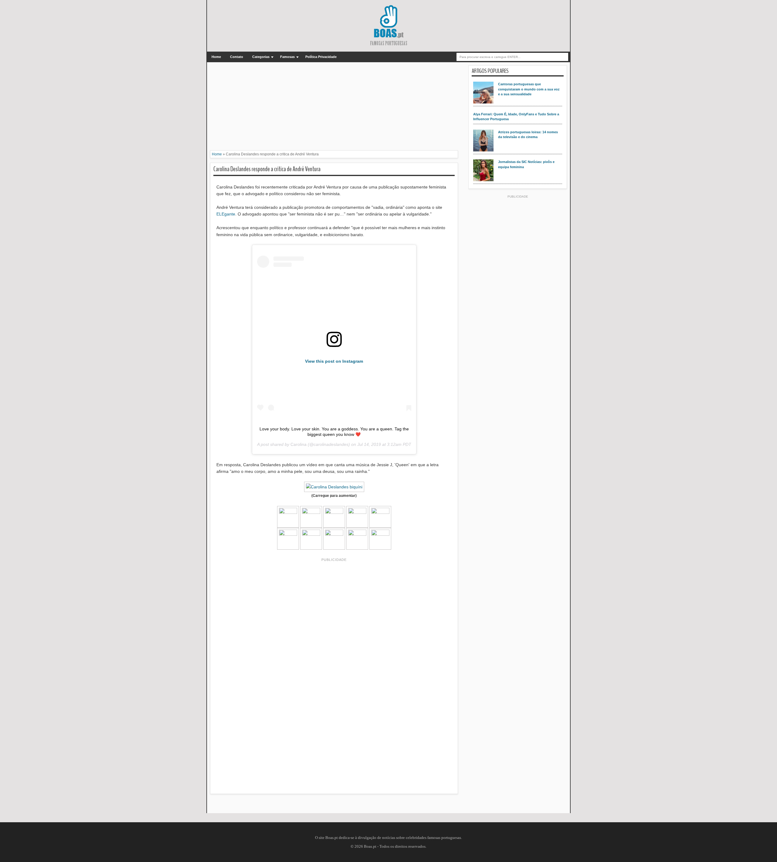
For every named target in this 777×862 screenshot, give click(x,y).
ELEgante (225, 214)
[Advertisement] (334, 107)
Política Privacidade (321, 57)
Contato (236, 57)
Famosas (287, 57)
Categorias (261, 57)
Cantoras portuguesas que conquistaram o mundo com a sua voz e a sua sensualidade (529, 89)
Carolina (298, 444)
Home (216, 57)
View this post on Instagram (334, 361)
